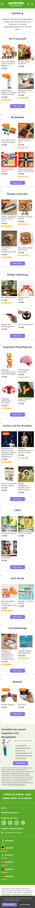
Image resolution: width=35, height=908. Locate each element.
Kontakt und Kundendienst (12, 829)
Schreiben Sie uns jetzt (13, 833)
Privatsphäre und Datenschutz (16, 784)
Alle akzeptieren (9, 904)
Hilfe (3, 808)
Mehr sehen (17, 106)
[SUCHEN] (28, 4)
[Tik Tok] (17, 823)
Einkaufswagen (32, 4)
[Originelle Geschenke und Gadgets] (16, 3)
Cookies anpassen (25, 904)
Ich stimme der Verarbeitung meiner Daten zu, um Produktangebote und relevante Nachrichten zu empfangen (23, 752)
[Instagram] (10, 823)
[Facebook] (4, 823)
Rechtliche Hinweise (9, 813)
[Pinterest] (23, 823)
